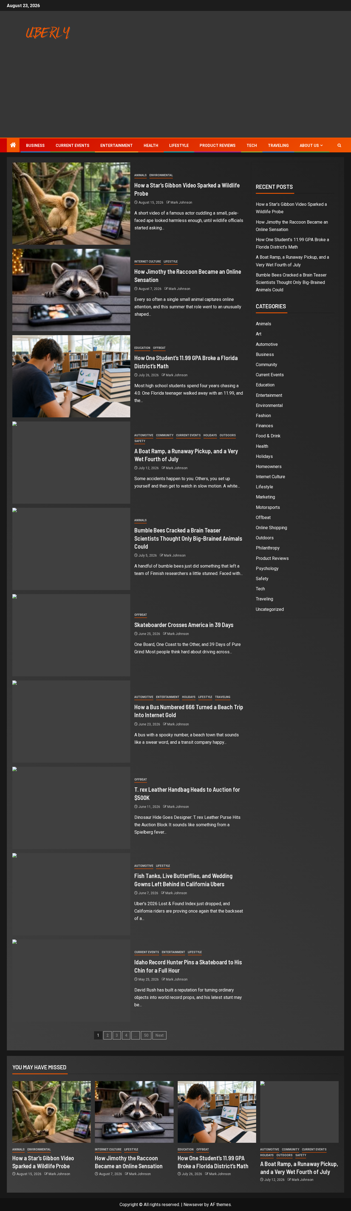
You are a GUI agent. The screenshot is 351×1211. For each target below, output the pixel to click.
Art (258, 334)
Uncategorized (270, 609)
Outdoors (228, 435)
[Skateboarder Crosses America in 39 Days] (71, 635)
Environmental (161, 175)
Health (151, 145)
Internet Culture (147, 261)
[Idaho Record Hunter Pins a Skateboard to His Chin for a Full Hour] (71, 980)
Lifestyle (179, 145)
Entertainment (116, 145)
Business (35, 145)
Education (142, 347)
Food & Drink (268, 435)
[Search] (339, 145)
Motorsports (268, 507)
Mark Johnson (181, 202)
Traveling (278, 145)
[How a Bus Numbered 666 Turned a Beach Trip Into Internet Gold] (71, 721)
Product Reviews (218, 145)
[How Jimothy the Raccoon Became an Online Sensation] (71, 290)
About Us (309, 145)
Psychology (267, 568)
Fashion (263, 415)
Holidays (210, 435)
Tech (252, 145)
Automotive (143, 435)
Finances (264, 425)
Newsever (193, 1204)
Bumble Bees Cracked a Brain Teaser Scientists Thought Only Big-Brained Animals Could (188, 538)
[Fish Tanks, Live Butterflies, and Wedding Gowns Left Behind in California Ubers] (71, 894)
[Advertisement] (175, 96)
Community (164, 435)
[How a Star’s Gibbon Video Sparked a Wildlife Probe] (71, 204)
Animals (140, 175)
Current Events (72, 145)
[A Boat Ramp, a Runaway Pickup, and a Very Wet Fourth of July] (71, 462)
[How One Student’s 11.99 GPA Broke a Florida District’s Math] (71, 376)
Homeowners (269, 466)
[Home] (13, 145)
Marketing (265, 497)
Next (159, 1035)
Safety (139, 441)
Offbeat (159, 347)
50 (146, 1035)
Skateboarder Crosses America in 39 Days (183, 624)
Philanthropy (268, 548)
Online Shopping (271, 527)
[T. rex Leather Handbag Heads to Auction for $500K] (71, 808)
